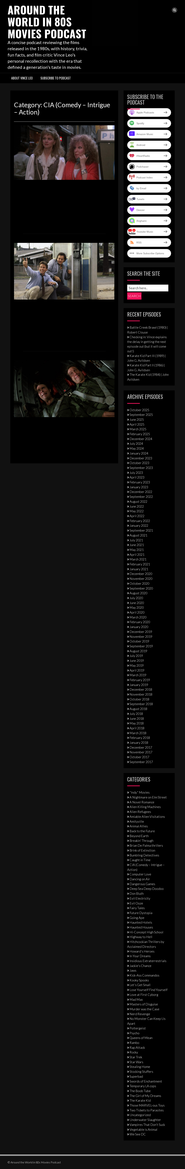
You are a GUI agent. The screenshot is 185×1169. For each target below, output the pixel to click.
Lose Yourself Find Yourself (148, 990)
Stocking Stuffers (141, 1071)
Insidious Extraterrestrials (148, 961)
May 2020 (137, 607)
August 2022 (138, 501)
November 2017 (141, 752)
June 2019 (137, 661)
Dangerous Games (142, 884)
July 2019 (136, 656)
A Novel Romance (142, 802)
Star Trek (136, 1057)
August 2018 (138, 709)
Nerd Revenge (140, 1014)
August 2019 (138, 651)
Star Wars (136, 1062)
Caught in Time (140, 860)
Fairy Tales (137, 908)
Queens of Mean (141, 1038)
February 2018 (140, 738)
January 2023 (139, 487)
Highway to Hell (141, 937)
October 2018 (139, 699)
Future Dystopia (141, 913)
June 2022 (137, 506)
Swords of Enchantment (146, 1081)
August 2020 (138, 593)
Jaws (133, 970)
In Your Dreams (140, 956)
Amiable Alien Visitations (147, 817)
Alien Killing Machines (145, 807)
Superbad (136, 1076)
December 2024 (141, 439)
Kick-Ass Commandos (144, 975)
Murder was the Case (144, 1009)
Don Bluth (137, 893)
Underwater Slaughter (145, 1120)
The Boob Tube (140, 1091)
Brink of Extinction (142, 850)
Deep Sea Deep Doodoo (147, 889)
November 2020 (141, 579)
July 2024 (136, 443)
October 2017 (139, 757)
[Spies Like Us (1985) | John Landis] (64, 388)
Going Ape (137, 918)
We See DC (138, 1134)
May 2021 (137, 550)
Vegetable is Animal (143, 1129)
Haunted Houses (141, 927)
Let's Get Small (140, 985)
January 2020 (139, 627)
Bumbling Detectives (144, 855)
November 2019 (141, 636)
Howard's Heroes (142, 951)
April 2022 (137, 516)
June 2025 (137, 419)
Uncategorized (140, 1115)
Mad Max (136, 999)
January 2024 (139, 453)
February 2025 (140, 434)
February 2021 (140, 564)
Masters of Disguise (144, 1004)
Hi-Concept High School (146, 932)
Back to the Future (142, 831)
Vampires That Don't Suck (147, 1125)
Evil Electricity (140, 898)
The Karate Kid (140, 1100)
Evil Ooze (136, 903)
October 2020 (139, 583)
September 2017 (141, 762)
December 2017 (141, 747)
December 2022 (141, 492)
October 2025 (139, 410)
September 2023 (141, 468)
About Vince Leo (22, 78)
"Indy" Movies (140, 792)
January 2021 (139, 569)
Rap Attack (137, 1047)
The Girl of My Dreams (145, 1096)
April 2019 (137, 670)
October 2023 (139, 463)
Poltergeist (138, 1028)
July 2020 (136, 598)
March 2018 (138, 733)
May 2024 (137, 448)
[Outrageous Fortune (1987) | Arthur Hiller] (64, 152)
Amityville (137, 821)
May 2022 (137, 511)
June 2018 (137, 718)
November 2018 (141, 694)
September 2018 (141, 704)
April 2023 (137, 477)
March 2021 (138, 559)
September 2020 (141, 588)
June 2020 (137, 603)
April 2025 (137, 424)
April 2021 (137, 555)
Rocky (134, 1052)
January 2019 (139, 685)
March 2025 (138, 429)
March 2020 (138, 617)
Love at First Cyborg (144, 995)
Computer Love (140, 874)
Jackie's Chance (140, 966)
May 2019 (137, 665)
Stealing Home (140, 1067)
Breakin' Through (141, 841)
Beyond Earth (139, 836)
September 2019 (141, 646)
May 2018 (137, 723)
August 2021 (138, 535)
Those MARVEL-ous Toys (147, 1105)
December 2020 (141, 574)
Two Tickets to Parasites (147, 1110)
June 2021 (137, 545)
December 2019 (141, 632)
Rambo (134, 1043)
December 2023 (141, 458)
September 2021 (141, 530)
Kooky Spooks (139, 980)
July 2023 (136, 473)
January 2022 (139, 525)
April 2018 (137, 728)
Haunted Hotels (141, 922)
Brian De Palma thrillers (146, 845)
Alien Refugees (140, 812)
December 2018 (141, 689)
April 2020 (137, 612)
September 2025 (141, 415)
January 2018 (139, 742)
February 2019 (140, 680)
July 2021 (136, 540)
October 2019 (139, 641)
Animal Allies (139, 826)
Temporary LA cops (143, 1086)
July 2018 (136, 714)
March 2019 (138, 675)
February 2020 (140, 622)
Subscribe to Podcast (55, 78)
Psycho (134, 1033)
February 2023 (140, 482)
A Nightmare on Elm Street (148, 797)
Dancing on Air (140, 879)
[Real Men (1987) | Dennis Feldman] (64, 271)
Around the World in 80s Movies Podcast (47, 21)
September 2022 (141, 497)
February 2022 (140, 521)
